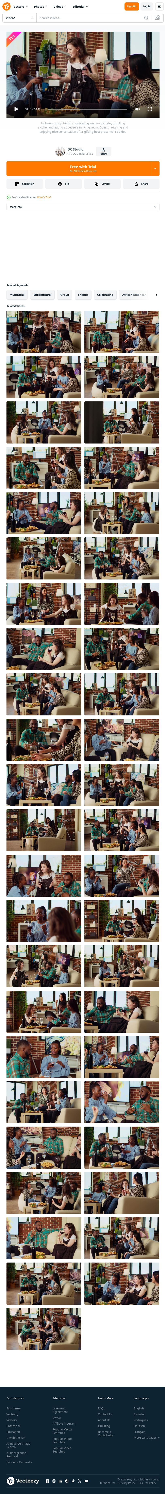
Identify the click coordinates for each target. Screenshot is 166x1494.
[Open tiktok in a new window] (73, 1483)
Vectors (19, 6)
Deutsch (136, 1424)
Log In (147, 6)
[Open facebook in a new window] (47, 1483)
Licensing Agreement (59, 1408)
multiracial (17, 293)
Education (13, 1430)
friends (83, 293)
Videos (58, 6)
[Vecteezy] (6, 6)
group (64, 293)
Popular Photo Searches (61, 1438)
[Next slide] (150, 293)
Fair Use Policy (147, 1484)
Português (138, 1418)
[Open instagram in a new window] (53, 1483)
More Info (16, 205)
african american (134, 293)
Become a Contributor (104, 1431)
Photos (39, 6)
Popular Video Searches (61, 1448)
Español (136, 1412)
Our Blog (102, 1424)
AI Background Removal (16, 1452)
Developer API (16, 1436)
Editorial (78, 6)
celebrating (105, 293)
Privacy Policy (127, 1484)
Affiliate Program (63, 1422)
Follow (103, 153)
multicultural (42, 293)
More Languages (142, 1435)
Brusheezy (13, 1406)
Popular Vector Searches (62, 1429)
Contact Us (103, 1412)
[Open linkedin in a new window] (60, 1483)
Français (136, 1430)
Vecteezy (12, 1412)
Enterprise (13, 1424)
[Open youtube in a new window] (86, 1483)
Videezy (11, 1418)
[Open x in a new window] (79, 1483)
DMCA (56, 1416)
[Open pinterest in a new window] (66, 1483)
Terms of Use (108, 1484)
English (136, 1406)
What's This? (44, 197)
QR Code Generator (13, 1462)
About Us (102, 1418)
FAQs (99, 1406)
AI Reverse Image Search (18, 1443)
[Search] (146, 17)
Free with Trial (83, 168)
